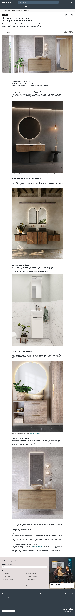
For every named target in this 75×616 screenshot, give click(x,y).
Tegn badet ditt (23, 601)
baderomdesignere (30, 547)
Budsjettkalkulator (24, 599)
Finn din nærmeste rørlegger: (7, 564)
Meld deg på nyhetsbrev (7, 610)
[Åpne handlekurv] (69, 2)
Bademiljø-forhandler (37, 546)
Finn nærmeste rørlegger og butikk (45, 595)
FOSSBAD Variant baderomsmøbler (35, 433)
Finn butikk (70, 5)
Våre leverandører (5, 608)
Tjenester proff (23, 597)
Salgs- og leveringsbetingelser (8, 603)
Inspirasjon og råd (5, 597)
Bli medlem (4, 599)
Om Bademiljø (5, 595)
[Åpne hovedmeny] (72, 2)
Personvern (4, 601)
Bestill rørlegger (64, 5)
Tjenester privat (24, 595)
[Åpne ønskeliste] (67, 2)
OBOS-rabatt (4, 606)
